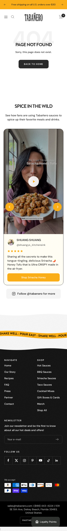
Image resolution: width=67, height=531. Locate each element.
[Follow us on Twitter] (16, 460)
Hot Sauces (44, 365)
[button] (9, 207)
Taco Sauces (44, 384)
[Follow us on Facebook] (8, 460)
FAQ (6, 384)
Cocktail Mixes (45, 391)
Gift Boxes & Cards (48, 397)
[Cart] (61, 17)
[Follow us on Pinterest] (32, 460)
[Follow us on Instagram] (24, 460)
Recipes (9, 378)
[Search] (12, 16)
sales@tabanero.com (20, 505)
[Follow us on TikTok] (48, 460)
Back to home (33, 64)
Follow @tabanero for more (36, 294)
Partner (8, 397)
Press (7, 391)
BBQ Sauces (44, 371)
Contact (9, 403)
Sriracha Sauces (46, 378)
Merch (40, 403)
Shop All (42, 410)
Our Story (10, 371)
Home (7, 365)
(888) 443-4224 (43, 505)
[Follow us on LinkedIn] (57, 460)
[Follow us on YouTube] (40, 460)
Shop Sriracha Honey (33, 277)
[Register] (57, 439)
